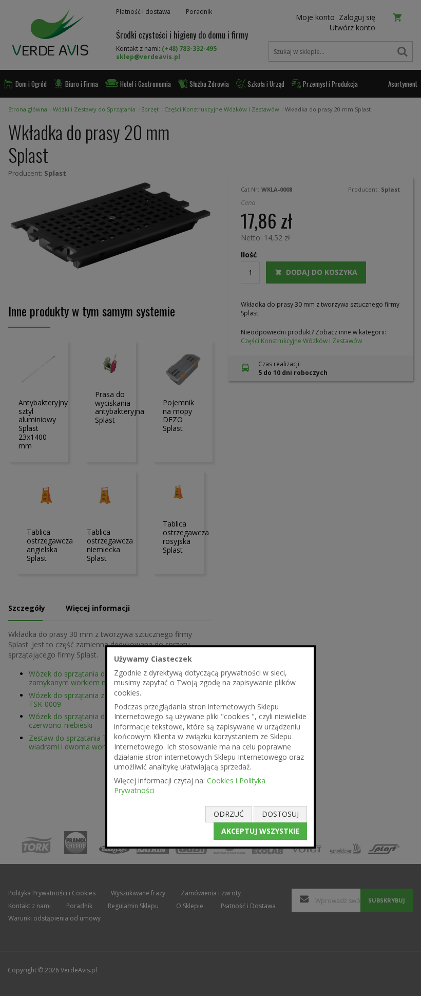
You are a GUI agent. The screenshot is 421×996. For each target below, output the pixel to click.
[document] (210, 747)
